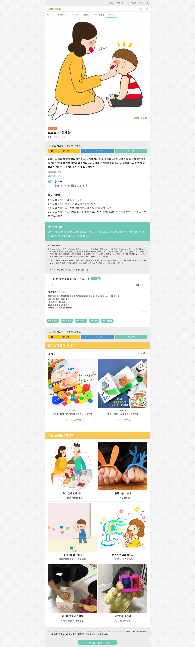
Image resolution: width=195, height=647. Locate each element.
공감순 (138, 285)
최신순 (144, 285)
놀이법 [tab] (111, 14)
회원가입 (119, 3)
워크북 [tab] (75, 14)
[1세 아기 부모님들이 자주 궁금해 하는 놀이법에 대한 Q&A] (70, 269)
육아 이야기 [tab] (98, 14)
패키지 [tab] (50, 14)
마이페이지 (143, 3)
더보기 (141, 353)
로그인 (111, 3)
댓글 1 (50, 137)
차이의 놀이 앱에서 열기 (97, 642)
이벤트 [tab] (86, 14)
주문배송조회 (131, 3)
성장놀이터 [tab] (63, 14)
